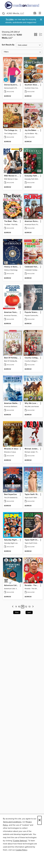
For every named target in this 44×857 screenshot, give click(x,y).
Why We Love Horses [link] (32, 403)
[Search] (3, 13)
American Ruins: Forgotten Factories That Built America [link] (32, 221)
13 (29, 606)
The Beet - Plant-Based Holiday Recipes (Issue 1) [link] (11, 221)
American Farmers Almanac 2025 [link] (11, 312)
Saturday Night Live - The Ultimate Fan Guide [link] (11, 540)
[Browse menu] (40, 13)
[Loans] (35, 14)
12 (26, 606)
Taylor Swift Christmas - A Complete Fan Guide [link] (32, 540)
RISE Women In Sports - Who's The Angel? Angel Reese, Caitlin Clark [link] (11, 176)
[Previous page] (12, 606)
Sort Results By (8, 45)
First (16, 612)
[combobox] (17, 13)
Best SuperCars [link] (10, 494)
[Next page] (32, 606)
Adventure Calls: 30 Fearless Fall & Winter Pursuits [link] (11, 585)
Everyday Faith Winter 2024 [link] (32, 176)
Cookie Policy (21, 850)
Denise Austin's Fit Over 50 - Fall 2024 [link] (11, 85)
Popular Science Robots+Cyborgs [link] (32, 312)
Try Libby (10, 19)
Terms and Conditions (12, 822)
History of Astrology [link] (11, 267)
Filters (6, 52)
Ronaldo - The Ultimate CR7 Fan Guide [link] (32, 585)
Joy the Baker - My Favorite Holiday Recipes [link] (32, 130)
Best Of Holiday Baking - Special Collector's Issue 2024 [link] (11, 358)
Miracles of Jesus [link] (11, 449)
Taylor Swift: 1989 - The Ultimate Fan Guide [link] (32, 494)
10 (19, 606)
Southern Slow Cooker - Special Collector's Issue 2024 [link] (32, 85)
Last (29, 612)
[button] (35, 35)
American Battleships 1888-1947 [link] (11, 403)
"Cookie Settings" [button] (20, 840)
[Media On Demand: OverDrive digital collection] (22, 5)
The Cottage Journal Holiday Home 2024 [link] (11, 130)
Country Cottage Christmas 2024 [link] (32, 358)
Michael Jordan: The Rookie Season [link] (32, 449)
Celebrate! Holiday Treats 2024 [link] (32, 267)
